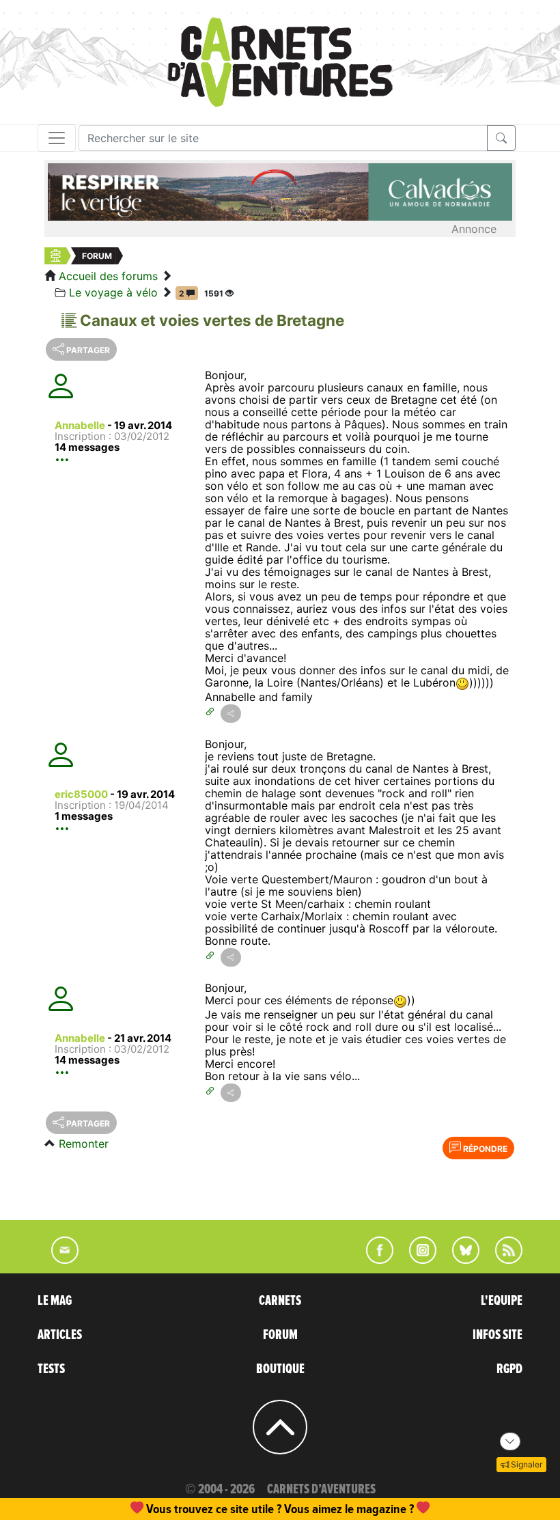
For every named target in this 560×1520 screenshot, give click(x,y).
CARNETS (280, 1301)
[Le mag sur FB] (373, 1260)
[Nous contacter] (58, 1260)
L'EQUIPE (501, 1301)
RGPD (509, 1369)
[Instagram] (416, 1260)
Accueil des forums (108, 276)
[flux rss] (501, 1260)
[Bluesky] (458, 1260)
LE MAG (55, 1301)
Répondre (484, 1149)
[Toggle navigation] (57, 138)
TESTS (51, 1369)
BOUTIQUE (280, 1369)
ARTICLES (60, 1335)
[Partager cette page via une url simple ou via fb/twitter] (231, 713)
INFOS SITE (497, 1335)
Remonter (84, 1143)
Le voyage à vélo (113, 292)
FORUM (280, 1335)
